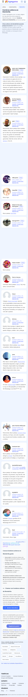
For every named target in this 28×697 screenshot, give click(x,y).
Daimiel (4, 656)
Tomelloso (4, 649)
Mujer (19, 345)
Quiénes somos (5, 683)
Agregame (13, 2)
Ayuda (14, 683)
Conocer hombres (18, 676)
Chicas (18, 284)
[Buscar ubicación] (22, 2)
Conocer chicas (22, 433)
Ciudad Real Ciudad (7, 653)
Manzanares (17, 653)
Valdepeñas (13, 649)
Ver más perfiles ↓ (21, 542)
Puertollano (5, 646)
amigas (10, 455)
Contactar (21, 683)
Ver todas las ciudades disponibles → (12, 663)
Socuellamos (19, 656)
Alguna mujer (11, 384)
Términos (3, 685)
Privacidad (12, 685)
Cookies (19, 685)
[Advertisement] (14, 49)
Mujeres (10, 518)
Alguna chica (21, 361)
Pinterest (12, 690)
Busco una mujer (12, 301)
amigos (5, 141)
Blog (2, 690)
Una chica (13, 213)
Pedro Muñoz (5, 659)
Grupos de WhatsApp (7, 678)
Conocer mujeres (5, 676)
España (14, 73)
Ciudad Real (20, 73)
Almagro (11, 656)
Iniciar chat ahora (11, 608)
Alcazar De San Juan (15, 646)
